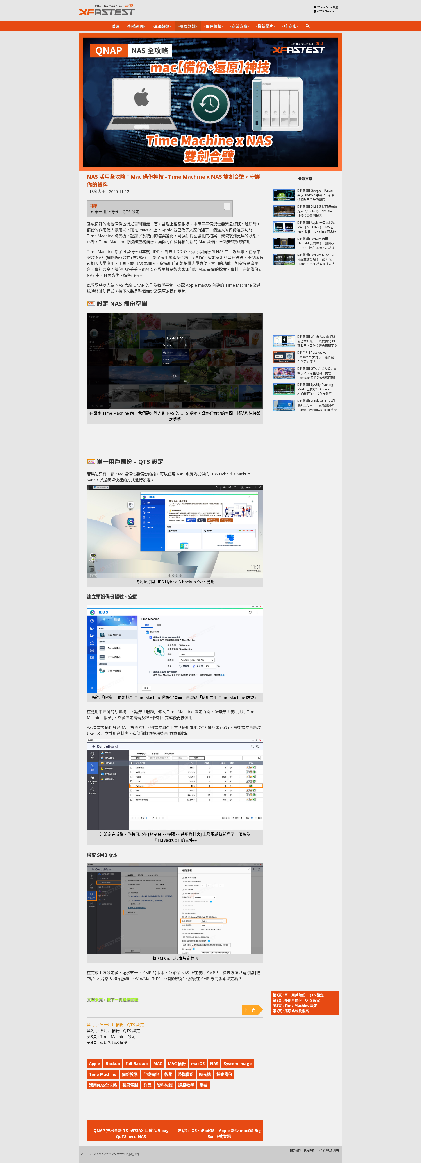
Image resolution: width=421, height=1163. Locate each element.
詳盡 (148, 1085)
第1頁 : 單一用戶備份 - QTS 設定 (115, 1024)
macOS (198, 1063)
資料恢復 (165, 1085)
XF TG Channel (326, 11)
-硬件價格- (213, 26)
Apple (94, 1063)
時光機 (205, 1074)
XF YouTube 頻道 (327, 7)
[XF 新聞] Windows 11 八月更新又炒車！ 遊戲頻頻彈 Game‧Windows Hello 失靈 (317, 405)
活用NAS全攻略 (103, 1085)
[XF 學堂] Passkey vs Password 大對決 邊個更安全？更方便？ (317, 357)
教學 (168, 1074)
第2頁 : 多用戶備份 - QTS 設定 (113, 1030)
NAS (214, 1063)
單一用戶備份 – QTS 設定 (117, 211)
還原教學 (186, 1085)
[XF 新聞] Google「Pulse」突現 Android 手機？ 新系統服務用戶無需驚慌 (316, 195)
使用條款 (309, 1150)
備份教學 (130, 1074)
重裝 (203, 1085)
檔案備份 (224, 1074)
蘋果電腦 (130, 1085)
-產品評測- (162, 26)
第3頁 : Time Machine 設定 (111, 1036)
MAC (157, 1063)
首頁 (116, 26)
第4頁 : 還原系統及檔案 (107, 1042)
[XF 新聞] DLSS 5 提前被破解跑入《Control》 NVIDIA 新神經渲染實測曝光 (317, 211)
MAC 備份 (177, 1063)
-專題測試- (188, 26)
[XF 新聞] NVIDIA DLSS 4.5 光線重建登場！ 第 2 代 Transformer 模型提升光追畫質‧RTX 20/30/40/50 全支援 (316, 263)
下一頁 (250, 1009)
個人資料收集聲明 (328, 1150)
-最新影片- (265, 26)
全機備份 (151, 1074)
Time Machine (102, 1074)
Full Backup (136, 1063)
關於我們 (295, 1150)
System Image (238, 1063)
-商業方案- (239, 26)
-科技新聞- (136, 26)
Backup (112, 1063)
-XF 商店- (290, 26)
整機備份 (186, 1074)
